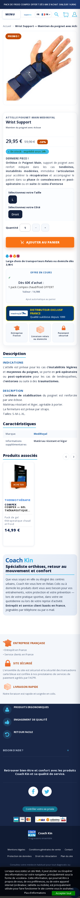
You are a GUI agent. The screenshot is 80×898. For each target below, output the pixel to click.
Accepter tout (63, 893)
